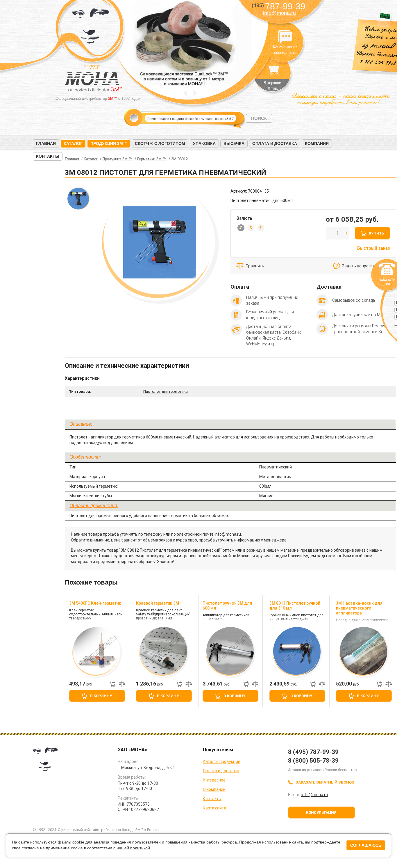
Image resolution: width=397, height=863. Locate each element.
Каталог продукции (221, 761)
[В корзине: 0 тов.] (273, 71)
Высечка (233, 143)
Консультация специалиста (285, 37)
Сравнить (255, 266)
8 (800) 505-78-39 (313, 760)
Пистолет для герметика (165, 391)
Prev (185, 93)
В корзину (101, 696)
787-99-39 (278, 6)
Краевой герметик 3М (157, 603)
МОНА (91, 28)
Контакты (47, 156)
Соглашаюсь (365, 845)
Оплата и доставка (274, 143)
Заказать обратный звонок (325, 782)
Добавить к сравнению (122, 684)
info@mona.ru (279, 13)
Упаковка (204, 143)
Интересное (214, 780)
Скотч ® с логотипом (160, 143)
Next (195, 93)
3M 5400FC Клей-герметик (95, 603)
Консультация (321, 812)
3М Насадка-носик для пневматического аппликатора (359, 608)
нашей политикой (133, 848)
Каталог (73, 143)
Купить (376, 233)
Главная (46, 143)
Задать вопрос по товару (366, 266)
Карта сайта (214, 808)
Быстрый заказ (373, 248)
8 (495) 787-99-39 (313, 751)
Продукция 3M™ (108, 143)
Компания (317, 143)
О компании (214, 789)
